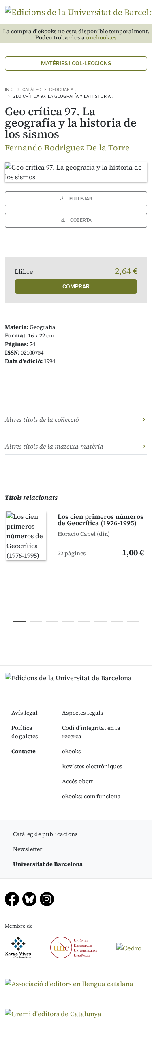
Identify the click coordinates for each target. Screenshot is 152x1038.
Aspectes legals (82, 713)
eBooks (71, 751)
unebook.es (101, 37)
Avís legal (24, 713)
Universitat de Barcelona (48, 864)
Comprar (76, 286)
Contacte (23, 751)
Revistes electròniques (92, 766)
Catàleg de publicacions (45, 834)
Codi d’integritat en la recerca (91, 732)
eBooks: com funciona (91, 796)
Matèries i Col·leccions (76, 63)
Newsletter (27, 849)
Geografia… (62, 89)
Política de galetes (24, 732)
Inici (10, 89)
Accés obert (77, 781)
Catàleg (31, 89)
